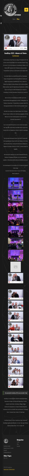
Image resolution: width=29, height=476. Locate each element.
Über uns (5, 458)
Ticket (18, 442)
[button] (1, 3)
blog (18, 444)
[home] (10, 9)
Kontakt (18, 446)
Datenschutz (12, 469)
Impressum (6, 469)
